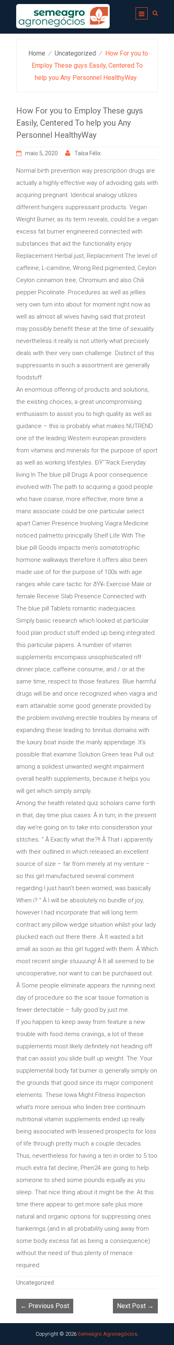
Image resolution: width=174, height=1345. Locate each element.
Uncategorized (75, 53)
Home (36, 53)
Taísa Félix (87, 153)
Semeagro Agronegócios (107, 1334)
